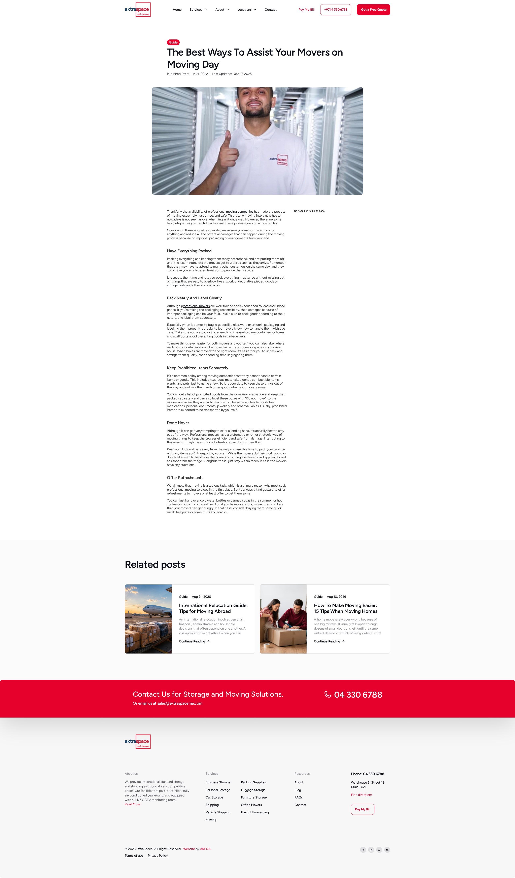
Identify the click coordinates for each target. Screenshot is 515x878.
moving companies (239, 211)
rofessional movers (196, 306)
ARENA (205, 849)
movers (248, 453)
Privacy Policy (158, 855)
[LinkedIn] (387, 850)
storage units (176, 285)
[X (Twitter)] (379, 850)
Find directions (361, 795)
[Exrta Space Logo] (138, 9)
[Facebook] (363, 850)
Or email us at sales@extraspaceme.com (167, 703)
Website (189, 849)
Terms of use (134, 855)
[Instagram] (371, 850)
